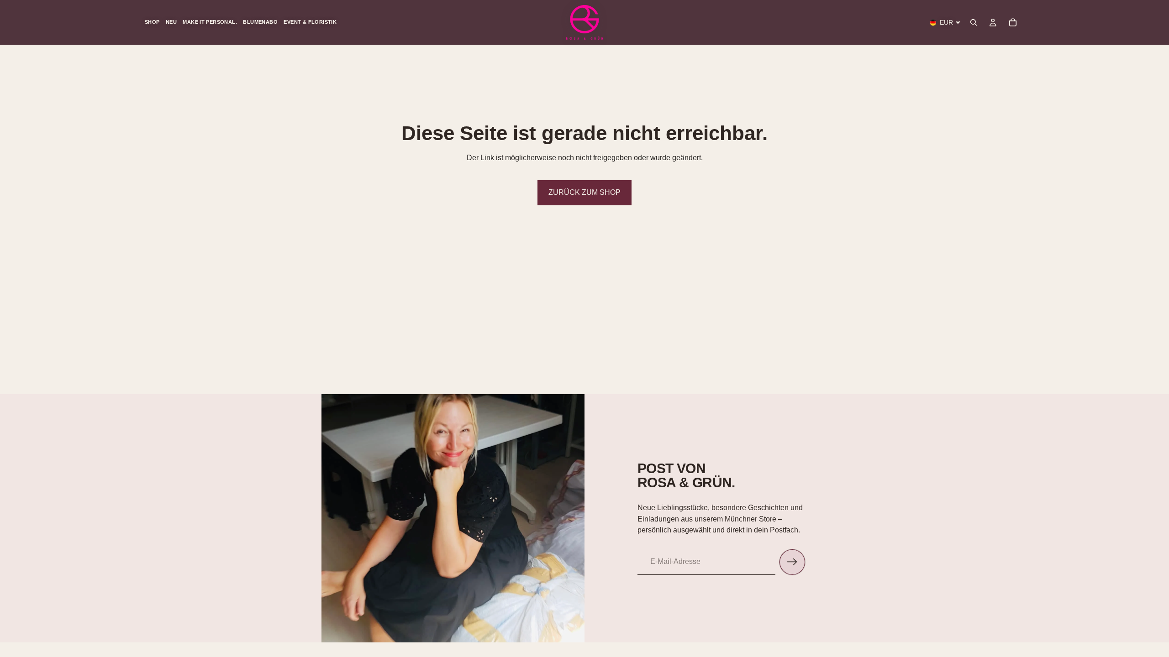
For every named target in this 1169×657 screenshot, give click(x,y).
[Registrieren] (792, 562)
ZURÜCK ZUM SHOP (584, 192)
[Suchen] (974, 22)
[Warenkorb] (1013, 22)
